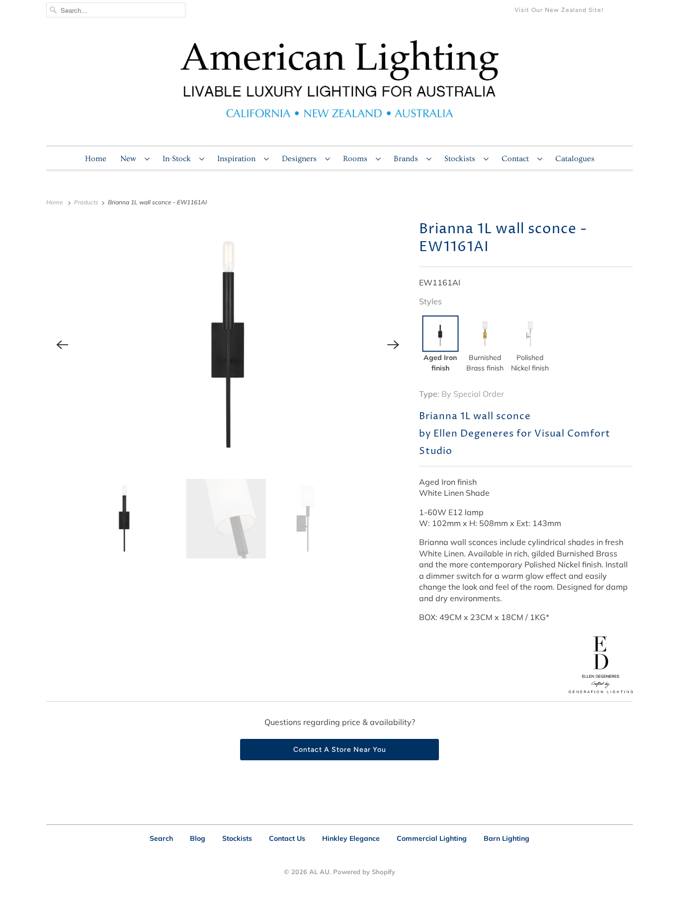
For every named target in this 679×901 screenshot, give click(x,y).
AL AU (319, 872)
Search (161, 838)
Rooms (357, 158)
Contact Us (287, 838)
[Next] (393, 345)
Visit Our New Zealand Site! (559, 9)
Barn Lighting (506, 838)
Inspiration (238, 158)
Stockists (461, 158)
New (130, 158)
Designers (301, 158)
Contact (517, 158)
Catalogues (574, 158)
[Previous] (62, 345)
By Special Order (472, 394)
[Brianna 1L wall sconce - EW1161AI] (228, 344)
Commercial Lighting (432, 838)
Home (95, 158)
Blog (197, 838)
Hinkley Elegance (351, 838)
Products (87, 202)
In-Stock (178, 158)
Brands (408, 158)
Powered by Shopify (364, 872)
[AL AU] (339, 85)
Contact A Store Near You (339, 749)
